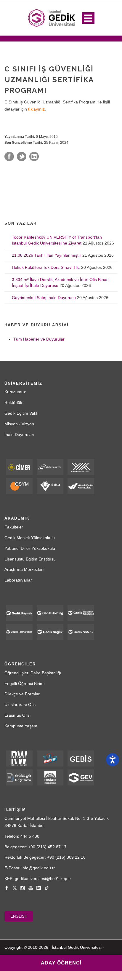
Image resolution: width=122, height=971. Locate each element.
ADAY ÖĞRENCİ (61, 962)
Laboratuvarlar (18, 580)
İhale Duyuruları (19, 434)
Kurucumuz (15, 391)
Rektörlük (13, 402)
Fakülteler (13, 527)
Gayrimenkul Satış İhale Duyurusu (44, 297)
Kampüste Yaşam (20, 726)
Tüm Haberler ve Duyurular (39, 339)
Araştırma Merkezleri (24, 569)
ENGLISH (18, 916)
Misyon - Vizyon (19, 423)
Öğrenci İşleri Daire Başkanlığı (32, 672)
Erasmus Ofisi (17, 715)
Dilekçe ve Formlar (22, 693)
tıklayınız (36, 109)
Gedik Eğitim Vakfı (21, 413)
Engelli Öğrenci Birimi (24, 683)
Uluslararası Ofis (20, 704)
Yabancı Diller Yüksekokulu (29, 548)
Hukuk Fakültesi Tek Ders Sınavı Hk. (46, 267)
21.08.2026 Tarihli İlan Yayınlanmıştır (46, 255)
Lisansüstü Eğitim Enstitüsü (30, 559)
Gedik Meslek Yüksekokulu (29, 537)
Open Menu (88, 18)
